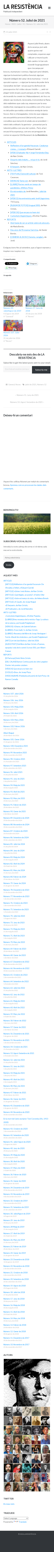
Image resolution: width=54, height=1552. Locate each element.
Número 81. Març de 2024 (14, 870)
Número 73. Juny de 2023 (14, 922)
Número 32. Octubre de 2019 (15, 1201)
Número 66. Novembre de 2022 (16, 968)
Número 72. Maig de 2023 (14, 929)
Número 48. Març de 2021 (14, 1086)
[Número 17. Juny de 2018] (35, 301)
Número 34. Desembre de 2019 (16, 1188)
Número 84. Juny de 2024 (14, 850)
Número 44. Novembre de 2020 (16, 1112)
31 (24, 24)
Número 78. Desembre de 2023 (16, 890)
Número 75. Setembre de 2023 (16, 909)
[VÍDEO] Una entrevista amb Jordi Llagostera (29, 198)
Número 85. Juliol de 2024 (14, 844)
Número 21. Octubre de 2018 (15, 1272)
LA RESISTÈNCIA (30, 1534)
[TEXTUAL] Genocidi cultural (22, 174)
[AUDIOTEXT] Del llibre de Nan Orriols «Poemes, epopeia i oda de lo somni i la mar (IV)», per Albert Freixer (25, 647)
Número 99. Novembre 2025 (15, 752)
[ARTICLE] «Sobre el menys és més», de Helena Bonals (26, 598)
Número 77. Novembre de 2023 (16, 896)
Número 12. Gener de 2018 (14, 1331)
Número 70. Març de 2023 (14, 942)
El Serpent (14, 166)
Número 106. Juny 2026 (13, 700)
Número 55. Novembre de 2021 (16, 1040)
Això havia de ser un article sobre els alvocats (29, 223)
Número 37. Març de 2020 (14, 1168)
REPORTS (11, 219)
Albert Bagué (8, 733)
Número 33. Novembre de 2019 (16, 1194)
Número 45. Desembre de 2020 (16, 1106)
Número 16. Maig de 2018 (14, 1305)
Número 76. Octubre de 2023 (15, 903)
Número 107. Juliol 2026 (13, 694)
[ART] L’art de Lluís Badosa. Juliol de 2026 (22, 640)
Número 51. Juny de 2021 (28, 395)
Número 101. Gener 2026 (13, 739)
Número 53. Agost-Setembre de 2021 (26, 402)
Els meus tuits (8, 1504)
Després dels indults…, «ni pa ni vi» (25, 159)
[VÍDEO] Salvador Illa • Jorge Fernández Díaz (29, 152)
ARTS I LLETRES (14, 170)
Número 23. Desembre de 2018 (16, 1259)
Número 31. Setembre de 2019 (16, 1207)
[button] (27, 1383)
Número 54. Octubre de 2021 (15, 1047)
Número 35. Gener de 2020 (14, 1181)
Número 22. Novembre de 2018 (16, 1266)
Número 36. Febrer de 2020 (14, 1174)
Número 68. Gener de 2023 (14, 955)
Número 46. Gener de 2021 (14, 1099)
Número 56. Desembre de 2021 (16, 1034)
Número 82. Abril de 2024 (14, 864)
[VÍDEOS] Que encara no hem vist (25, 212)
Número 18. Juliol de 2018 (14, 1292)
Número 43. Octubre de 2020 (15, 1129)
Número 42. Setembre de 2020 (16, 1135)
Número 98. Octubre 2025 (14, 759)
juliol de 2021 (30, 384)
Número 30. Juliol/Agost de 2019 (16, 1214)
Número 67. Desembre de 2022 (16, 962)
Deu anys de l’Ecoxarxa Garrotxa (24, 230)
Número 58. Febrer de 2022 (14, 1020)
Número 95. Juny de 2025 (14, 779)
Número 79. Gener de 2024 (14, 883)
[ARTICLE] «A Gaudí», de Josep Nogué (20, 602)
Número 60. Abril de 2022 (14, 1007)
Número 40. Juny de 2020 (14, 1148)
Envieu (8, 565)
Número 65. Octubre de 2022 (15, 975)
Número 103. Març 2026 (13, 720)
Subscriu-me (41, 369)
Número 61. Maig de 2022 (14, 1001)
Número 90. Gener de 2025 (14, 811)
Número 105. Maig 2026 (13, 707)
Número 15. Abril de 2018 (14, 1312)
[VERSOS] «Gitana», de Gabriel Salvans (20, 626)
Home (7, 24)
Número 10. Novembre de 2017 (16, 1344)
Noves (18, 384)
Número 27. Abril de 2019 (14, 1233)
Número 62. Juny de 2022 (14, 994)
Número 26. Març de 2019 (14, 1240)
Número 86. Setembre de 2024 (16, 837)
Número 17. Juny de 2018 (14, 1299)
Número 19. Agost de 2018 (14, 1286)
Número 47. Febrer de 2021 (14, 1092)
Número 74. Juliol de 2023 (14, 916)
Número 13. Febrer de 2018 (14, 1325)
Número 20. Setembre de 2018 (16, 1279)
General (11, 384)
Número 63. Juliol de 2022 (14, 988)
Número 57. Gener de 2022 (14, 1027)
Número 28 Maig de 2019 (13, 1227)
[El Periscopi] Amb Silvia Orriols (18, 658)
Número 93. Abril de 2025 (14, 792)
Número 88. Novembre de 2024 (16, 824)
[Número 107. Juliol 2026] (13, 325)
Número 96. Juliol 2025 (12, 772)
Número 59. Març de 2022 (14, 1014)
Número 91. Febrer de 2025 (14, 805)
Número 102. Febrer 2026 (14, 726)
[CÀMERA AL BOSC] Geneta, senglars (26, 237)
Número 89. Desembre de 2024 (16, 818)
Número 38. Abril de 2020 (14, 1161)
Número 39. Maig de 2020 (14, 1155)
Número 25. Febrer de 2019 (14, 1246)
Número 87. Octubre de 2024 (15, 831)
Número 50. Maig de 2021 (14, 1073)
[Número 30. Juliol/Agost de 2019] (13, 301)
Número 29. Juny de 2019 (14, 1220)
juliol (19, 24)
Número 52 (41, 384)
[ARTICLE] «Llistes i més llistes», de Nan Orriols (24, 591)
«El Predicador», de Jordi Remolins (19, 609)
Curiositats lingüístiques (21, 216)
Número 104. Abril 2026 (13, 713)
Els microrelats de (18, 191)
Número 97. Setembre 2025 (14, 766)
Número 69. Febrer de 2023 (14, 949)
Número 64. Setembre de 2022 (16, 981)
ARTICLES (11, 142)
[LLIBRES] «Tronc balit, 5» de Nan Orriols (21, 630)
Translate (22, 1522)
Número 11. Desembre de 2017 (16, 1338)
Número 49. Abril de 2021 (14, 1079)
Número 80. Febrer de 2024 (14, 877)
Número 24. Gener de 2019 (14, 1253)
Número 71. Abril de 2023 (14, 936)
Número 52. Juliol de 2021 (14, 1060)
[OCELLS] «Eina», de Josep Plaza (18, 672)
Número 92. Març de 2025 (14, 798)
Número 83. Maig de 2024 (14, 857)
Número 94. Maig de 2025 (14, 785)
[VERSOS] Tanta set (19, 181)
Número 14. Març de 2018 (14, 1318)
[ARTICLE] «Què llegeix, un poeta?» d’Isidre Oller (24, 595)
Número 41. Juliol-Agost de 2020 (16, 1142)
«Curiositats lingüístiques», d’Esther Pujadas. (23, 616)
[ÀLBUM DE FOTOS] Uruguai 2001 (25, 205)
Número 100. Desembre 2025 (15, 746)
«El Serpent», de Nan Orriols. (16, 605)
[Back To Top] (47, 1545)
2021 (13, 24)
